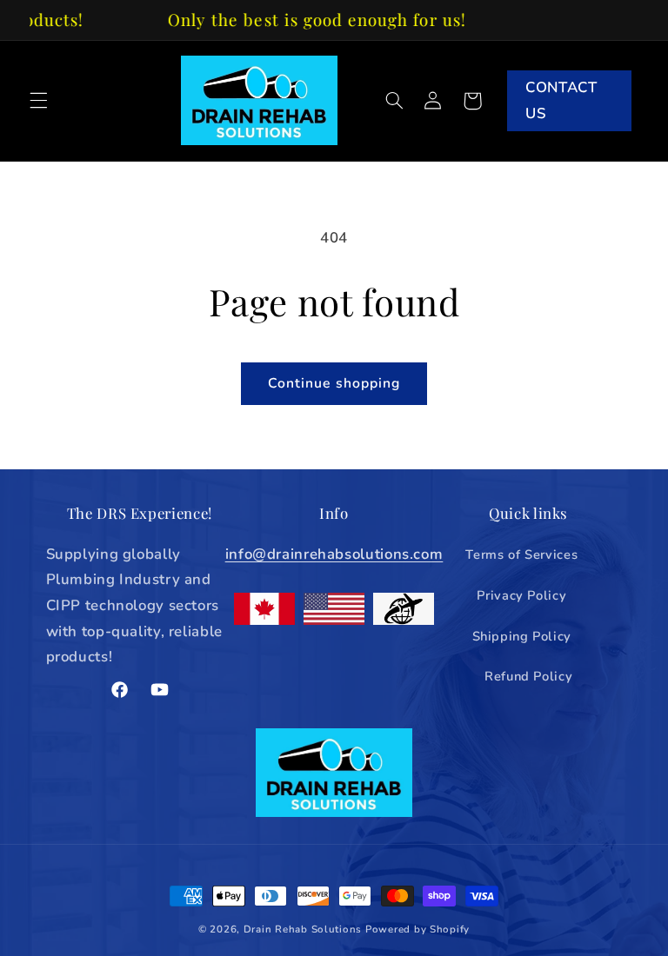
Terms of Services (521, 554)
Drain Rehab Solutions (303, 929)
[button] (38, 101)
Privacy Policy (521, 595)
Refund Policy (528, 676)
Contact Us (561, 100)
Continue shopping (334, 383)
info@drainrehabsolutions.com (334, 554)
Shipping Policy (521, 636)
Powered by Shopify (417, 929)
